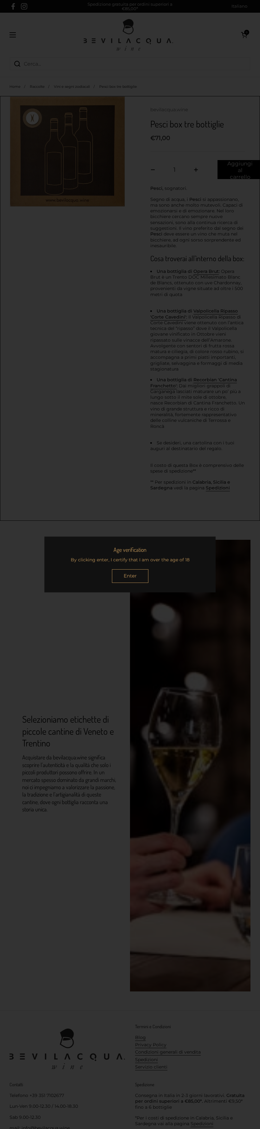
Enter (130, 576)
